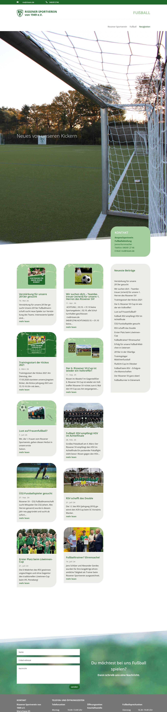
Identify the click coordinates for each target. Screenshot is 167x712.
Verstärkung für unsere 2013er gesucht (33, 295)
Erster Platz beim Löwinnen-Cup (35, 560)
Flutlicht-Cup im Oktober (125, 363)
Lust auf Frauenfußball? (33, 430)
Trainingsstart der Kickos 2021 (34, 364)
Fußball (133, 27)
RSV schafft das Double (79, 498)
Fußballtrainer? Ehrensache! (83, 557)
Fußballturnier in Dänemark (127, 380)
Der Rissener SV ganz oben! (127, 375)
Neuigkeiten (144, 27)
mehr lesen (24, 321)
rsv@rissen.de (28, 2)
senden (74, 687)
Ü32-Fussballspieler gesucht (35, 493)
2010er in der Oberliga (124, 352)
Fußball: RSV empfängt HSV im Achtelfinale (82, 434)
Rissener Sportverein (117, 27)
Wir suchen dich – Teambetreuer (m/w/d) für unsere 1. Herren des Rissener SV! (82, 296)
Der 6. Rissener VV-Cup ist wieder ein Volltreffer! (81, 369)
